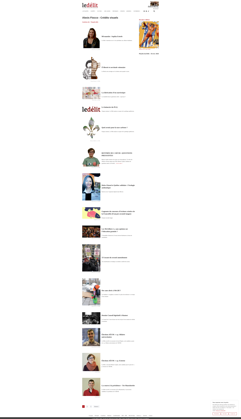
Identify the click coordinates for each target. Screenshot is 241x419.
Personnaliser (216, 413)
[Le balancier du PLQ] (91, 109)
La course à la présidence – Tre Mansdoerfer (118, 385)
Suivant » (96, 406)
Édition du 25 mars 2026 (144, 49)
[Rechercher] (155, 11)
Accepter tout (232, 413)
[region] (224, 408)
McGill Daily (132, 415)
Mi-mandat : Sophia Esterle (112, 36)
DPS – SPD (124, 415)
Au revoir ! (156, 8)
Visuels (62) (94, 22)
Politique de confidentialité (220, 410)
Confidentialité (116, 415)
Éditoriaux (115, 11)
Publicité (109, 415)
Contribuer (103, 415)
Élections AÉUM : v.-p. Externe (113, 361)
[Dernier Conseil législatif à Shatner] (91, 318)
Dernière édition (144, 20)
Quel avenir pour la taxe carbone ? (115, 127)
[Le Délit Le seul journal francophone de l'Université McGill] (90, 5)
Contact (150, 415)
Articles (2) (85, 22)
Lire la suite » (119, 163)
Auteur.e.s (139, 415)
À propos (122, 11)
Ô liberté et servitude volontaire (113, 67)
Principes (97, 415)
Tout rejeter (225, 413)
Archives (145, 415)
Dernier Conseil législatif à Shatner (115, 315)
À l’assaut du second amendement (114, 258)
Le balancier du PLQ (109, 107)
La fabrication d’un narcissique (113, 93)
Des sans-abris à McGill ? (111, 290)
